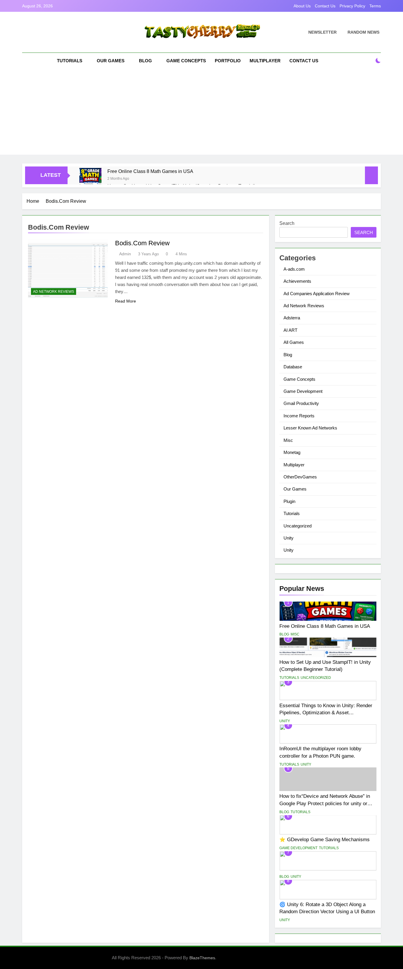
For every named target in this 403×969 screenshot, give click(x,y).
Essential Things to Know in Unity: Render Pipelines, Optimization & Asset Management (325, 713)
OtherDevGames (300, 476)
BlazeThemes (202, 957)
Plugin (289, 501)
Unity (289, 537)
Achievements (297, 281)
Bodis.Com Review (142, 243)
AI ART (290, 330)
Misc (288, 440)
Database (293, 366)
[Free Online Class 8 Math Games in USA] (90, 179)
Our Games (110, 60)
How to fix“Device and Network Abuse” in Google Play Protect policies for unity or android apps (324, 803)
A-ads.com (294, 269)
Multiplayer (265, 60)
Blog (145, 60)
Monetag (292, 452)
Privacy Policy (352, 6)
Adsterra (292, 317)
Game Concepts (186, 60)
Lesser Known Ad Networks (310, 427)
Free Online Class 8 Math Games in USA (150, 171)
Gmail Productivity (301, 403)
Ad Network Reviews (53, 292)
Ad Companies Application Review (317, 293)
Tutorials (69, 60)
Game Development (303, 391)
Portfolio (228, 60)
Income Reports (299, 415)
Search (286, 223)
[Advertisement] (201, 113)
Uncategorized (298, 525)
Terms (375, 6)
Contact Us (325, 6)
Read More (125, 301)
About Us (302, 6)
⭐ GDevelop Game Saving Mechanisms (324, 839)
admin (125, 253)
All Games (294, 342)
